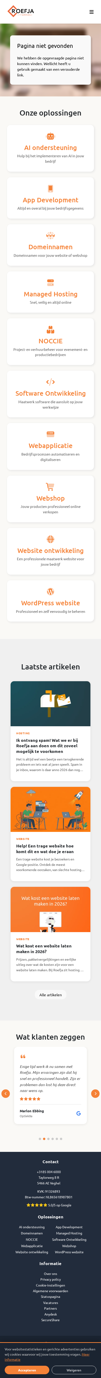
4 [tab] (52, 1139)
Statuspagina (50, 1296)
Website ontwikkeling (32, 1252)
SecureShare (50, 1320)
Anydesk (50, 1314)
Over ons (50, 1273)
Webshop (69, 1246)
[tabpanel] (50, 1085)
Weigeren (74, 1370)
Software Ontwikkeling (69, 1239)
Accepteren (27, 1370)
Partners (50, 1308)
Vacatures (50, 1302)
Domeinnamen (32, 1233)
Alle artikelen (50, 994)
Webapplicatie (32, 1246)
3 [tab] (48, 1139)
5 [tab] (57, 1139)
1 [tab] (40, 1139)
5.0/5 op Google (59, 1205)
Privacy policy (50, 1279)
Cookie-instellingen (50, 1285)
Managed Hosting (69, 1233)
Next (95, 1093)
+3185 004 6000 (49, 1172)
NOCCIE (32, 1239)
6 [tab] (61, 1139)
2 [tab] (44, 1139)
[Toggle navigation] (91, 12)
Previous (5, 1093)
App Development (69, 1227)
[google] (78, 1113)
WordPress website (69, 1252)
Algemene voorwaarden (50, 1291)
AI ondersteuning (32, 1227)
